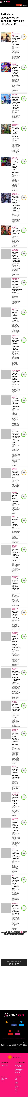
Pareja (16, 1083)
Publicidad (11, 1049)
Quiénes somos (3, 1045)
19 (23, 932)
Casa (16, 1090)
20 (26, 932)
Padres (16, 1082)
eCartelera (17, 1068)
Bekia (16, 1078)
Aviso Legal (8, 1045)
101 (11, 934)
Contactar (17, 1049)
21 (4, 934)
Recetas (16, 1086)
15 (15, 932)
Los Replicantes (18, 1066)
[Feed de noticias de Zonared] (6, 1023)
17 (19, 932)
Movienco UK (18, 1070)
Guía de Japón (18, 1072)
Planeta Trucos (4, 1064)
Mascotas (17, 1087)
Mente (16, 1092)
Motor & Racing (4, 1078)
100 (9, 934)
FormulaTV (17, 1064)
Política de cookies (19, 1045)
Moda (16, 1079)
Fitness (16, 1089)
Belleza (16, 1081)
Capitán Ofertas (4, 1065)
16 (17, 932)
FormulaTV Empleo (19, 1065)
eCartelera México (19, 1069)
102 (14, 934)
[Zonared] (5, 2)
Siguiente (21, 934)
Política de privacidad (14, 1045)
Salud (16, 1085)
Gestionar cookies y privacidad (25, 1044)
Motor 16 (3, 1081)
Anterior (3, 932)
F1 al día (3, 1079)
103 (17, 934)
